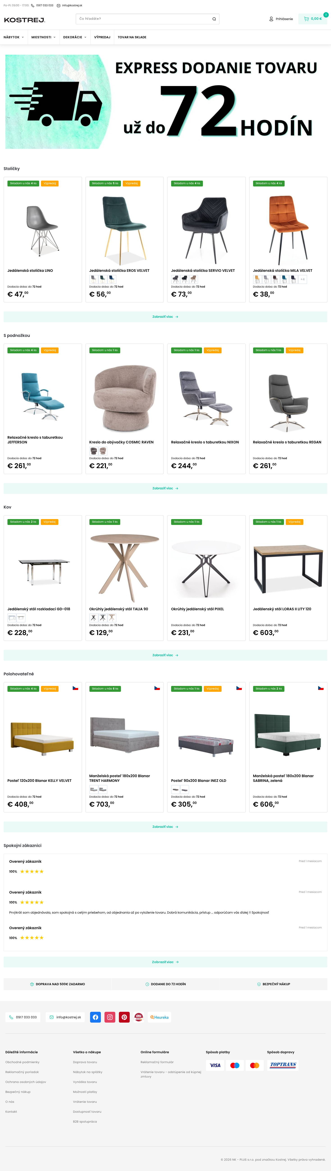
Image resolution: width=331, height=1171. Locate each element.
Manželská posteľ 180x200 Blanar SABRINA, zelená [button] (283, 778)
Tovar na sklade (132, 37)
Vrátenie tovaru (85, 1102)
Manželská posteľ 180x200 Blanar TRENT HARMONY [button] (119, 778)
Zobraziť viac (163, 962)
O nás (9, 1102)
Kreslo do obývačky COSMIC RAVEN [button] (121, 442)
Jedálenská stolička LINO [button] (30, 270)
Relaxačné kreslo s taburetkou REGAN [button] (287, 442)
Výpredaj (102, 37)
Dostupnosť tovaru (87, 1112)
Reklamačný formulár (157, 1062)
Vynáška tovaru (85, 1082)
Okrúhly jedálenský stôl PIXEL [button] (197, 609)
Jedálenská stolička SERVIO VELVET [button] (203, 270)
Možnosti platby (85, 1092)
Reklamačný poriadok (22, 1072)
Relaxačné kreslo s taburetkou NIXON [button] (205, 442)
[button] (165, 102)
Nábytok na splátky (87, 1072)
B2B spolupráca (85, 1121)
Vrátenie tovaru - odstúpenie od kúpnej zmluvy (171, 1074)
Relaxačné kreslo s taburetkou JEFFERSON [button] (35, 440)
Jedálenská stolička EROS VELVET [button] (119, 270)
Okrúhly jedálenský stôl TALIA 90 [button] (118, 609)
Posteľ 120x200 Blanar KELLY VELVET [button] (39, 780)
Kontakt (11, 1112)
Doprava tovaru (85, 1062)
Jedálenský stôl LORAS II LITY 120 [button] (282, 609)
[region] (165, 102)
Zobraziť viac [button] (162, 316)
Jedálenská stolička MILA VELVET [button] (283, 270)
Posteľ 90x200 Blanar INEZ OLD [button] (198, 780)
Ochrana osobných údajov (25, 1082)
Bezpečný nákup (18, 1092)
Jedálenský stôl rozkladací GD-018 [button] (38, 609)
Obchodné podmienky (22, 1062)
